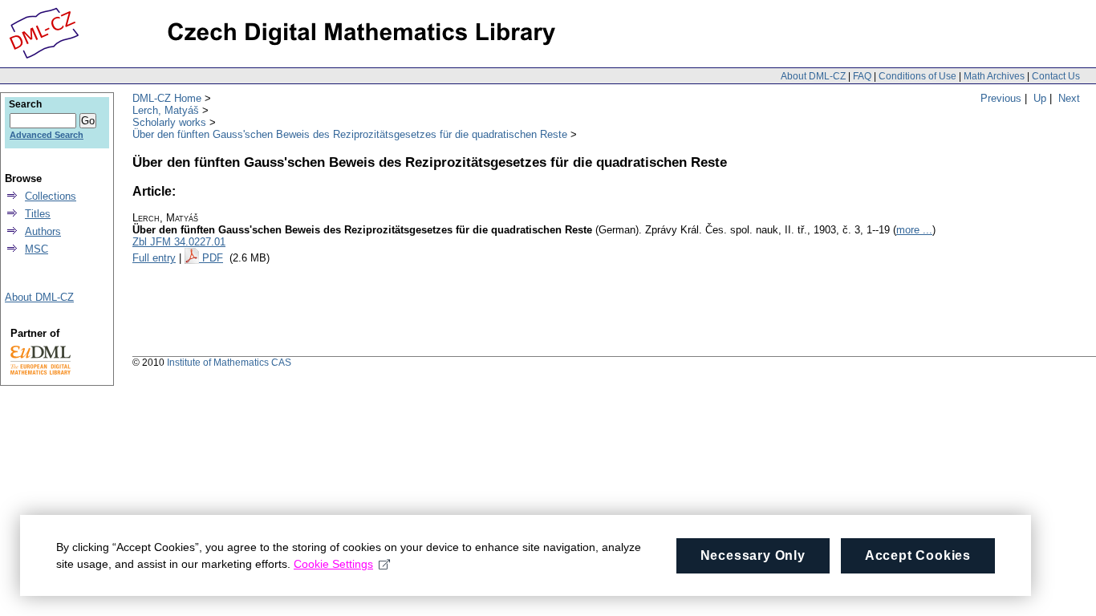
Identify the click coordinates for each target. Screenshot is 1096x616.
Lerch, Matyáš (165, 110)
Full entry (154, 258)
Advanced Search (46, 135)
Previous (1000, 98)
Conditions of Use (917, 76)
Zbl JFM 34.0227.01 (178, 242)
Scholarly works (169, 122)
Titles (38, 214)
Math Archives (994, 76)
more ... (914, 230)
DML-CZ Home (166, 98)
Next (1069, 98)
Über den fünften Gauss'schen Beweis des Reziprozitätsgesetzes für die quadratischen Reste (349, 134)
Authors (43, 231)
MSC (36, 249)
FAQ (862, 76)
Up (1039, 98)
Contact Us (1056, 76)
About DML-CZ (813, 76)
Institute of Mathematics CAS (229, 362)
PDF (212, 258)
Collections (50, 196)
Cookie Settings (333, 563)
